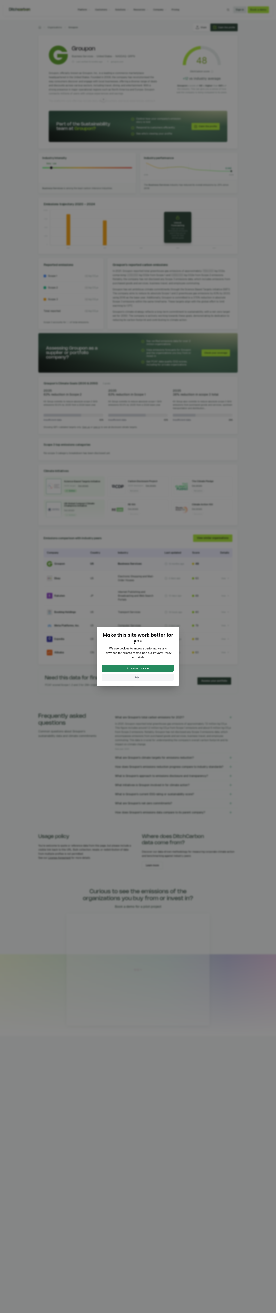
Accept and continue (138, 668)
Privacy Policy (162, 653)
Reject (138, 677)
